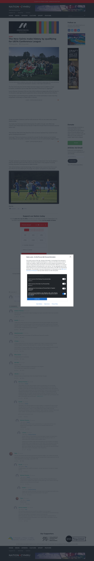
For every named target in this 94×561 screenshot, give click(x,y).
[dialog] (47, 280)
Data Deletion (39, 303)
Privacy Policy (55, 303)
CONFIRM (37, 299)
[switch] (64, 279)
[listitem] (47, 276)
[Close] (71, 257)
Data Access (47, 303)
